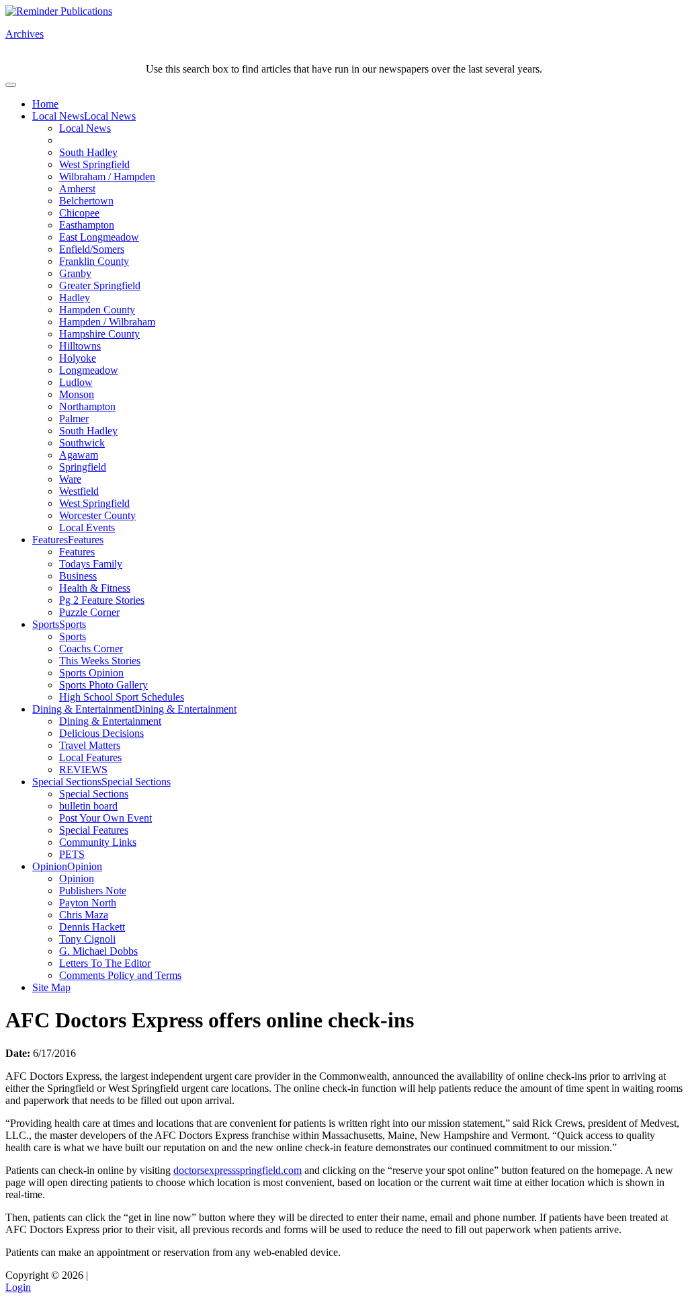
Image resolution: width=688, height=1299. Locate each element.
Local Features (90, 757)
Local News (58, 116)
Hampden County (97, 309)
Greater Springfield (99, 285)
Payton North (87, 902)
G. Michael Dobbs (98, 951)
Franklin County (94, 261)
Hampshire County (99, 334)
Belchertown (86, 200)
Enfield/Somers (91, 249)
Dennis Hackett (92, 927)
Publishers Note (92, 890)
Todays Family (90, 563)
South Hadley (88, 152)
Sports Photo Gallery (103, 685)
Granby (75, 273)
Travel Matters (89, 745)
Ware (70, 479)
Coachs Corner (91, 648)
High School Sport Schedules (121, 697)
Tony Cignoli (87, 939)
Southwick (82, 442)
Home (45, 104)
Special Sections (66, 781)
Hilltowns (80, 346)
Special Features (93, 830)
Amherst (77, 188)
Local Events (87, 527)
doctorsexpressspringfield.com (237, 1170)
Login (18, 1287)
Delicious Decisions (101, 733)
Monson (76, 394)
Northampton (87, 406)
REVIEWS (83, 769)
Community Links (97, 842)
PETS (72, 854)
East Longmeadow (99, 237)
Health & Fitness (94, 588)
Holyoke (77, 358)
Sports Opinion (91, 672)
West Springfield (94, 164)
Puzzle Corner (89, 612)
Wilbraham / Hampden (107, 176)
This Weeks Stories (99, 660)
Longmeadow (88, 370)
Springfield (82, 467)
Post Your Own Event (105, 818)
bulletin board (88, 806)
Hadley (74, 297)
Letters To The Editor (104, 963)
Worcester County (97, 515)
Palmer (74, 418)
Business (78, 576)
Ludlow (76, 382)
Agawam (78, 455)
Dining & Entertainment (83, 709)
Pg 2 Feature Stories (101, 600)
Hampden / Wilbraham (107, 321)
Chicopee (79, 213)
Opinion (49, 866)
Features (50, 539)
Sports (45, 624)
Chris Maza (83, 914)
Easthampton (86, 225)
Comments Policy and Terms (120, 975)
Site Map (51, 987)
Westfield (79, 491)
